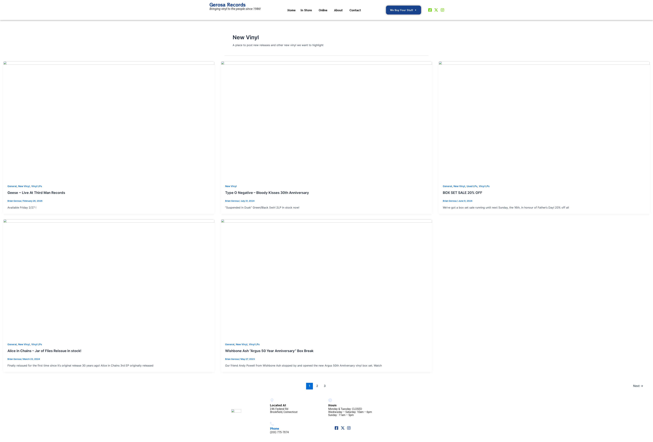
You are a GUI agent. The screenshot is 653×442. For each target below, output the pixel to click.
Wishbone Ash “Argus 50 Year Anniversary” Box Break (269, 351)
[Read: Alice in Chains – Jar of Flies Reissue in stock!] (108, 278)
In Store (306, 10)
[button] (307, 10)
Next (638, 386)
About (338, 10)
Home (291, 10)
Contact (355, 10)
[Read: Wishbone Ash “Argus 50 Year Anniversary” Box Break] (326, 278)
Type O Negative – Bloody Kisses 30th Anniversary (267, 193)
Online (323, 10)
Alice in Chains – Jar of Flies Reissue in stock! (44, 351)
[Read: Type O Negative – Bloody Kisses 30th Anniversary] (326, 120)
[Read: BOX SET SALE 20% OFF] (544, 120)
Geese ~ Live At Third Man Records (36, 193)
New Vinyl (24, 186)
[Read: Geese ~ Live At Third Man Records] (108, 120)
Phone (274, 428)
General (12, 186)
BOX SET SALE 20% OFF (462, 193)
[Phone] (272, 424)
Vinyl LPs (36, 186)
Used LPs (472, 186)
